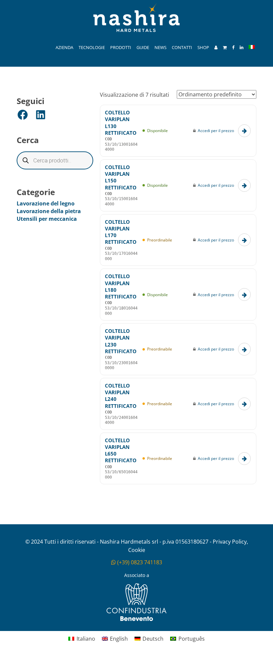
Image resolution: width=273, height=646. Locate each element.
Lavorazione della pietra (49, 211)
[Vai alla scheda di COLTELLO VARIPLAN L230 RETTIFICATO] (244, 349)
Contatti (182, 47)
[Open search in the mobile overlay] (55, 160)
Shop (203, 47)
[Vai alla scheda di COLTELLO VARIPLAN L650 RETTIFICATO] (244, 458)
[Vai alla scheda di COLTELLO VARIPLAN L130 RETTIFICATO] (244, 130)
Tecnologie (92, 47)
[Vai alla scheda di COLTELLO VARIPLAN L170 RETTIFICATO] (244, 239)
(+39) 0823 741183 (139, 562)
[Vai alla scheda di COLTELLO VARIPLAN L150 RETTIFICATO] (244, 185)
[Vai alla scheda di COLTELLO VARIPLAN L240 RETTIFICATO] (244, 404)
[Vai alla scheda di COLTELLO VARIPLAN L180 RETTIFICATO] (244, 294)
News (160, 47)
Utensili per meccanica (47, 218)
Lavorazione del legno (46, 203)
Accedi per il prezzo (216, 130)
